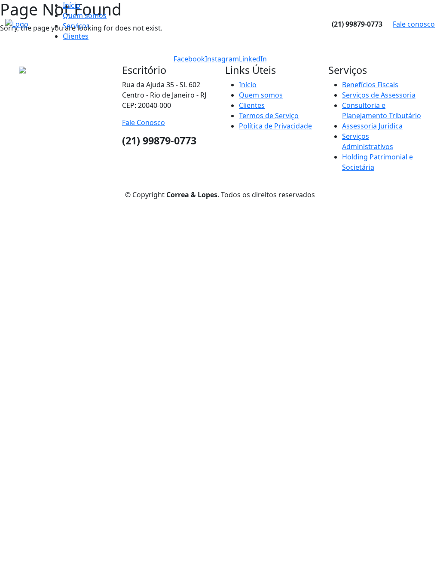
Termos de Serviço (269, 115)
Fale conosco (414, 24)
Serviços (76, 26)
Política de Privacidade (275, 126)
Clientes (76, 36)
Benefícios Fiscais (370, 84)
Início (71, 5)
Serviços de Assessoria (379, 95)
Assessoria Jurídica (372, 126)
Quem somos (85, 15)
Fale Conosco (143, 122)
